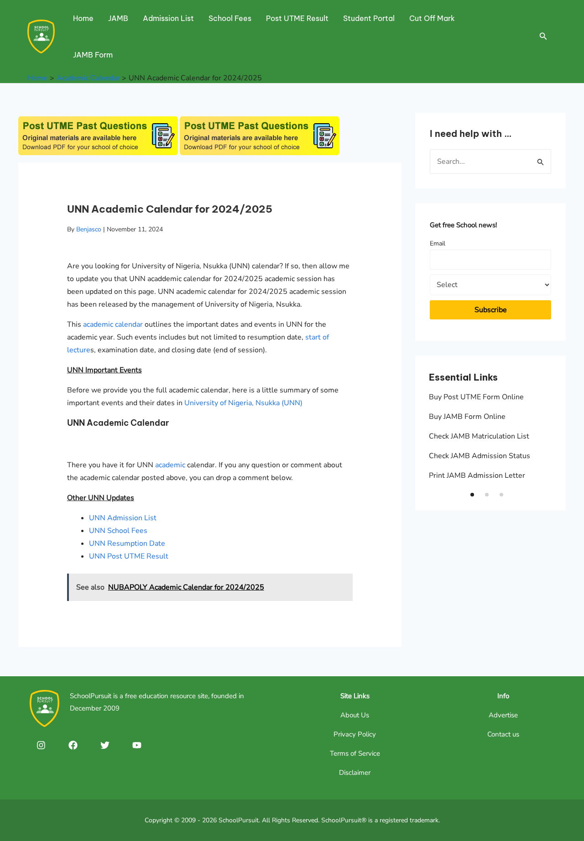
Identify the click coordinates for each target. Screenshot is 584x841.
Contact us (503, 734)
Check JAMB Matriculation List (479, 436)
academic (170, 465)
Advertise (503, 715)
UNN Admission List (122, 518)
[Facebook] (73, 745)
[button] (472, 494)
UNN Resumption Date (127, 543)
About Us (354, 715)
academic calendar (113, 324)
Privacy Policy (355, 734)
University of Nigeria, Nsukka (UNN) (243, 403)
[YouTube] (136, 745)
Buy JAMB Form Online (467, 417)
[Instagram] (41, 745)
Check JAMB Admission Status (479, 456)
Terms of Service (355, 753)
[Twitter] (105, 745)
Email (437, 243)
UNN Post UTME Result (128, 556)
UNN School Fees (118, 531)
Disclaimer (354, 772)
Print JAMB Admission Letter (477, 475)
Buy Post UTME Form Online (476, 397)
